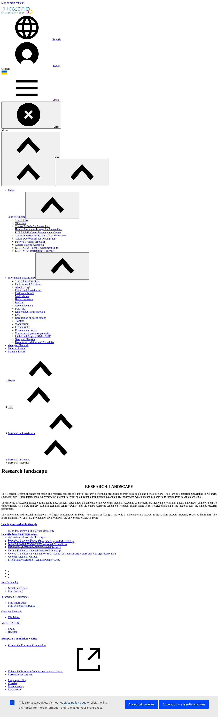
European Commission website (19, 638)
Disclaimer (14, 617)
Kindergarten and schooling (30, 311)
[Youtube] (8, 576)
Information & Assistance (21, 277)
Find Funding (15, 591)
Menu (55, 99)
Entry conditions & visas (28, 290)
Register (12, 631)
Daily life (20, 308)
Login (11, 628)
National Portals (16, 351)
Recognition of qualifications (30, 317)
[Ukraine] (4, 73)
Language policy (17, 680)
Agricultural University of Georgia (26, 537)
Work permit (21, 323)
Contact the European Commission (27, 645)
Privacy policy (16, 686)
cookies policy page (73, 702)
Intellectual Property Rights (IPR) (33, 336)
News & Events (16, 348)
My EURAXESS (10, 623)
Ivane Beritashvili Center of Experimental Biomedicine (37, 544)
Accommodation (24, 305)
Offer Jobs (20, 223)
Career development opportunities (33, 333)
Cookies (12, 683)
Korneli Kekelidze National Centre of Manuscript (34, 550)
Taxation (19, 320)
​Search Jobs (21, 220)
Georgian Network (18, 345)
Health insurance (24, 299)
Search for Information (27, 281)
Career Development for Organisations (36, 238)
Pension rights (22, 327)
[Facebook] (8, 570)
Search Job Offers (17, 588)
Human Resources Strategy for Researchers (38, 229)
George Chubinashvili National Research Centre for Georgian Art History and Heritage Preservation (62, 553)
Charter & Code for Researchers (32, 226)
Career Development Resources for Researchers (40, 235)
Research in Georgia (19, 459)
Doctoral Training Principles (30, 241)
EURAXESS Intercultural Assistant (34, 250)
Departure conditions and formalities (34, 342)
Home (11, 190)
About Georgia (23, 287)
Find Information (17, 602)
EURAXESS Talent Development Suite (36, 247)
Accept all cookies (141, 704)
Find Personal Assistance (28, 284)
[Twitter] (8, 573)
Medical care (22, 296)
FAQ (17, 314)
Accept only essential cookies (184, 704)
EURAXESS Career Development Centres (38, 232)
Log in (56, 65)
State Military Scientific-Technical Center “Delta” (34, 559)
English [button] (56, 39)
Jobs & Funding (16, 216)
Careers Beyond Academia (29, 244)
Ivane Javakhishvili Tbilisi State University (31, 530)
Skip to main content (12, 2)
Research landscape (25, 330)
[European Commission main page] (17, 13)
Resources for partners (20, 674)
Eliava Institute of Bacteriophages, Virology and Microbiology (41, 541)
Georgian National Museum (23, 556)
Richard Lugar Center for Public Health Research (34, 547)
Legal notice (14, 689)
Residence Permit (24, 293)
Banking (19, 302)
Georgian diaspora (25, 339)
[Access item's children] (52, 205)
